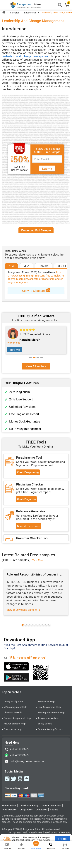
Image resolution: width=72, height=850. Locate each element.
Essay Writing (45, 723)
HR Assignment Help (14, 723)
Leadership (30, 12)
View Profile (16, 342)
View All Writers (36, 366)
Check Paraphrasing (28, 472)
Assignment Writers (48, 718)
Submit (47, 168)
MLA (26, 266)
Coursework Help (12, 729)
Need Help (12, 742)
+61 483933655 (19, 749)
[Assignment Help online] (26, 5)
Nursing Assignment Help (51, 712)
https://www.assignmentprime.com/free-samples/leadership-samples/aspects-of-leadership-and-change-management (36, 277)
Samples (14, 12)
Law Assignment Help (49, 707)
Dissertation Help (13, 712)
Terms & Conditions (51, 805)
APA (11, 266)
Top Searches (11, 692)
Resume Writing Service (50, 729)
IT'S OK (62, 839)
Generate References (28, 526)
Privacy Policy (9, 809)
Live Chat (65, 848)
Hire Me (17, 349)
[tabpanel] (36, 592)
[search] (60, 6)
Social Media (14, 771)
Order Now (36, 848)
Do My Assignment (14, 701)
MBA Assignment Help (15, 707)
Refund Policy (9, 805)
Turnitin (7, 848)
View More (37, 560)
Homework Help (46, 701)
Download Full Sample (36, 230)
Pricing (21, 848)
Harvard (44, 266)
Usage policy (26, 809)
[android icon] (16, 677)
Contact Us (41, 809)
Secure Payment (16, 788)
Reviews (65, 832)
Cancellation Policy (28, 805)
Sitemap (54, 809)
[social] (7, 778)
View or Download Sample (21, 609)
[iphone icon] (16, 666)
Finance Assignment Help (17, 718)
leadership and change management (25, 56)
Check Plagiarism (26, 499)
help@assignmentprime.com (28, 761)
